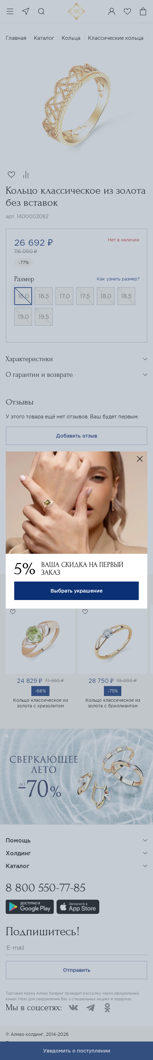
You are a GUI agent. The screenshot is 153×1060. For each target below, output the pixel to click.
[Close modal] (140, 459)
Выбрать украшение (76, 591)
